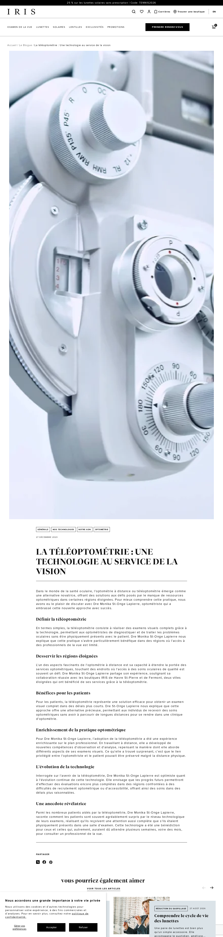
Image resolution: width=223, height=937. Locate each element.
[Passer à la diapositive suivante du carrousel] (212, 888)
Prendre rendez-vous (167, 27)
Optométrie (101, 529)
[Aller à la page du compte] (149, 11)
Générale (43, 529)
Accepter (51, 927)
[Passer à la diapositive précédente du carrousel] (204, 888)
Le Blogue (25, 45)
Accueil (12, 45)
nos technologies (63, 529)
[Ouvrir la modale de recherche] (134, 11)
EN (214, 11)
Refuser (83, 927)
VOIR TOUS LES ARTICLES (103, 888)
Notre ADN (85, 529)
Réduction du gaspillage (171, 908)
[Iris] (21, 12)
